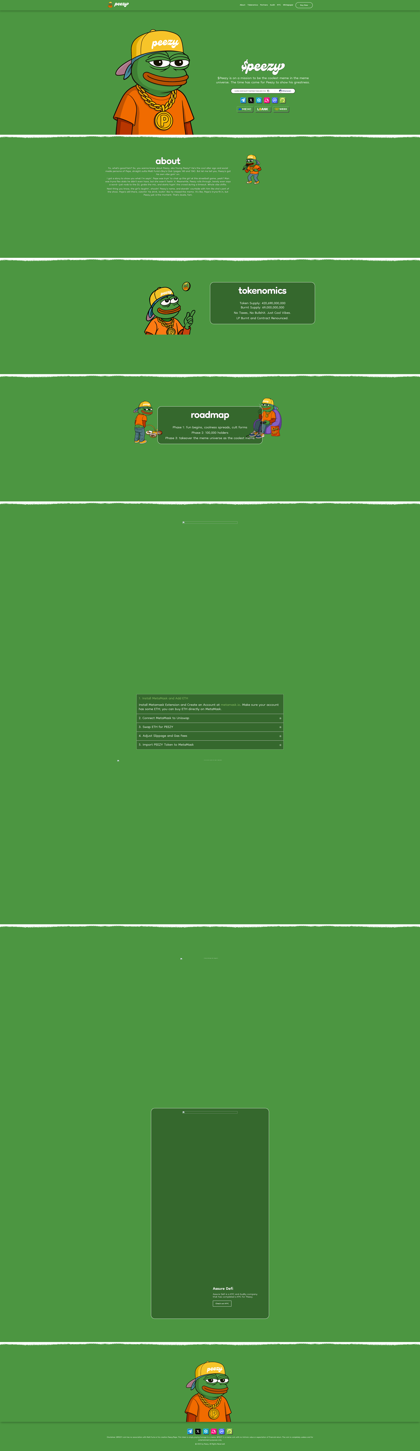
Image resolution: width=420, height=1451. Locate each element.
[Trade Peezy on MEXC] (245, 110)
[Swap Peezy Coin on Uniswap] (214, 1432)
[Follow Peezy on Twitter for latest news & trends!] (251, 101)
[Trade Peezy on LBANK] (263, 110)
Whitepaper (288, 5)
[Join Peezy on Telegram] (190, 1432)
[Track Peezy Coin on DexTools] (206, 1432)
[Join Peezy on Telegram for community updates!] (243, 101)
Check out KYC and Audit (226, 1306)
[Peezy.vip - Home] (118, 5)
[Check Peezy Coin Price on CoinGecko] (229, 1432)
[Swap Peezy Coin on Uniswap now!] (267, 101)
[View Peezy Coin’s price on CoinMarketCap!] (275, 101)
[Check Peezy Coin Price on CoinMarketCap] (222, 1432)
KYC (279, 5)
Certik (218, 1289)
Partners (264, 5)
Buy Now (304, 5)
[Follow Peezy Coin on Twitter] (198, 1432)
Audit (272, 5)
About (242, 5)
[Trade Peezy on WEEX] (281, 110)
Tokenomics (253, 5)
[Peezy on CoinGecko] (282, 101)
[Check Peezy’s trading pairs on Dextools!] (259, 101)
